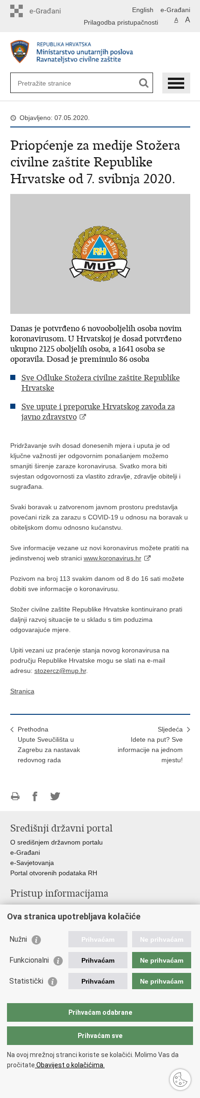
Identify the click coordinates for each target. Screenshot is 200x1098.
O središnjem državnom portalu (56, 842)
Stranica (22, 691)
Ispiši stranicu (15, 796)
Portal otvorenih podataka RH (53, 873)
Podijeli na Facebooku (35, 796)
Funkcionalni (29, 960)
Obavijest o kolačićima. (70, 1065)
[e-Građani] (50, 11)
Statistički (26, 981)
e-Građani (175, 9)
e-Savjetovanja (32, 862)
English (142, 9)
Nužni (18, 939)
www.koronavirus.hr (112, 558)
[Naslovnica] (100, 53)
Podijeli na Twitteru (55, 796)
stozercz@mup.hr (60, 670)
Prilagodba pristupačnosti (121, 22)
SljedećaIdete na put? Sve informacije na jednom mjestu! (150, 744)
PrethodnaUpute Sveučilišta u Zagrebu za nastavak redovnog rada (49, 744)
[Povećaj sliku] (100, 253)
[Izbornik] (176, 83)
